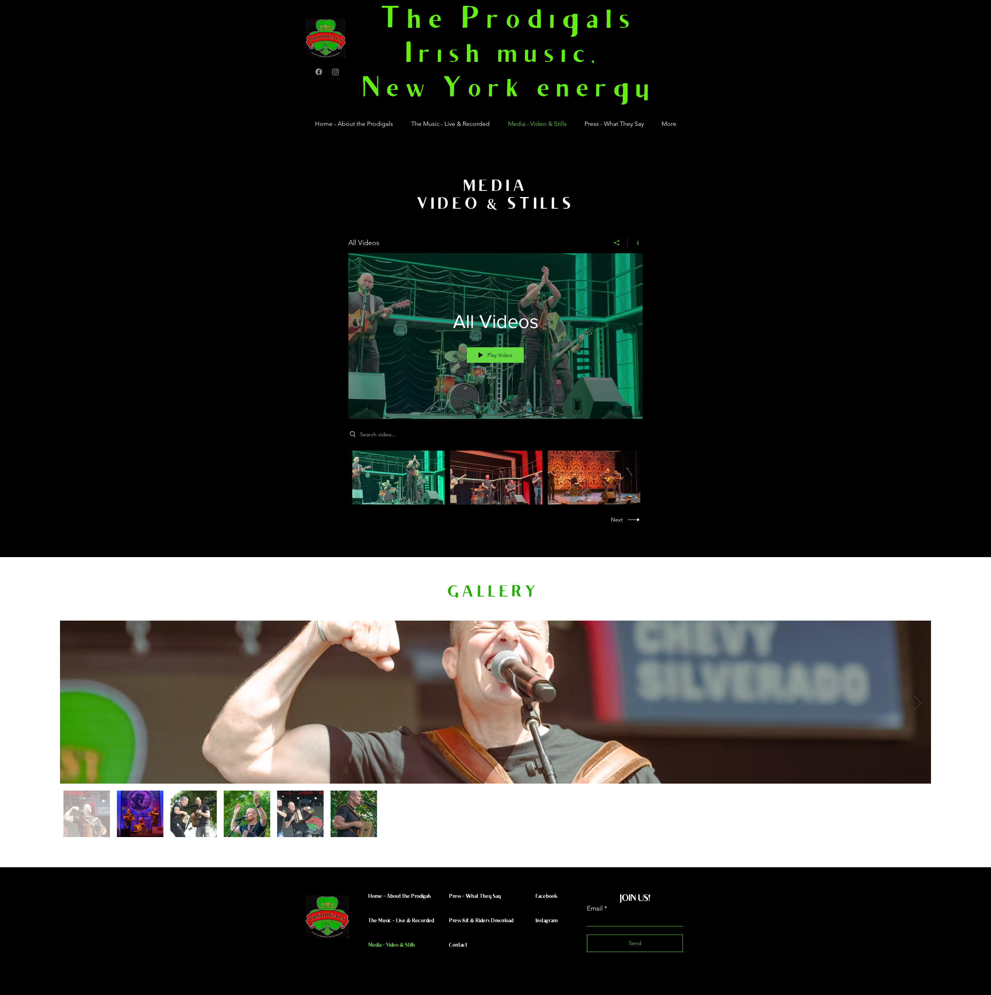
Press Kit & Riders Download (481, 921)
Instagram (546, 921)
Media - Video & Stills (391, 945)
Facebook (546, 896)
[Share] (617, 242)
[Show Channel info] (635, 242)
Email (595, 908)
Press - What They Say (475, 896)
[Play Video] (398, 477)
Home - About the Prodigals (399, 896)
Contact (458, 945)
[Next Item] (917, 702)
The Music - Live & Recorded (401, 921)
